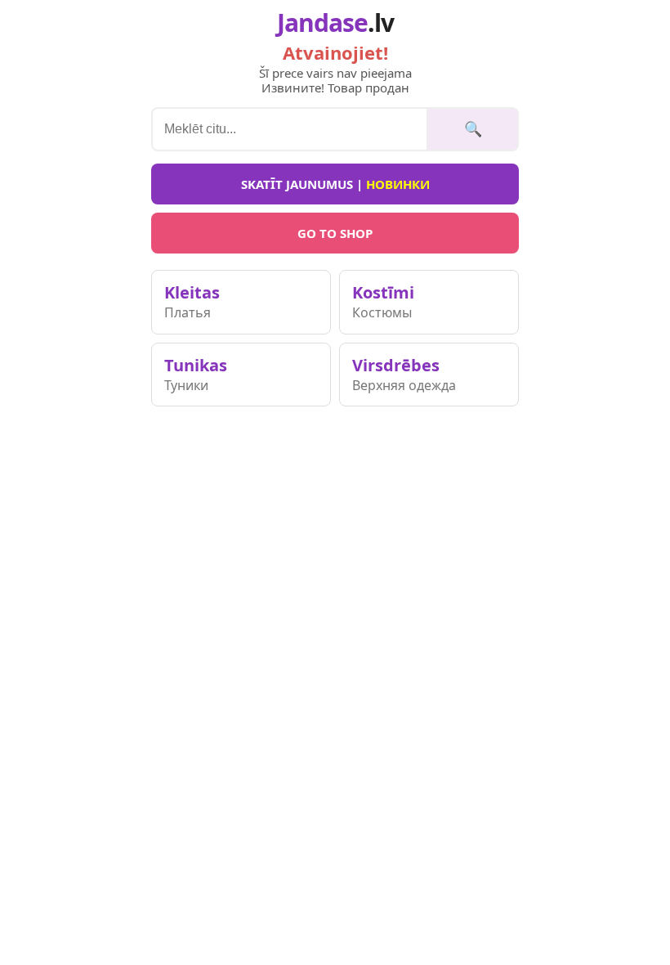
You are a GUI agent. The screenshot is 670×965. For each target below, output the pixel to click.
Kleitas (192, 301)
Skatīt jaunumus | (335, 184)
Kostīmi (383, 301)
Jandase (335, 23)
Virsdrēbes (404, 374)
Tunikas (195, 374)
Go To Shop (335, 233)
